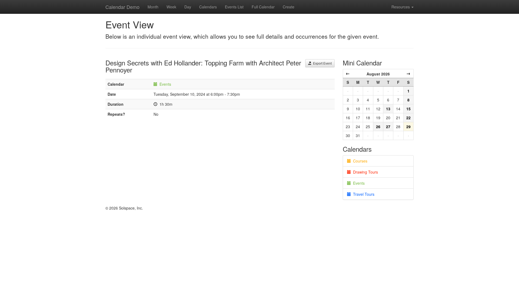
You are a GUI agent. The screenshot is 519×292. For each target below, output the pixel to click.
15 (408, 108)
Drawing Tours (364, 172)
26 (378, 126)
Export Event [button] (321, 63)
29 (408, 126)
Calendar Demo (122, 6)
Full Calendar (263, 6)
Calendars (208, 6)
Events (165, 84)
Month (153, 6)
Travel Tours (362, 194)
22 (408, 117)
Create (288, 6)
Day (187, 6)
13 (388, 108)
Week (171, 6)
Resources (401, 6)
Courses (359, 161)
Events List (234, 6)
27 (388, 126)
